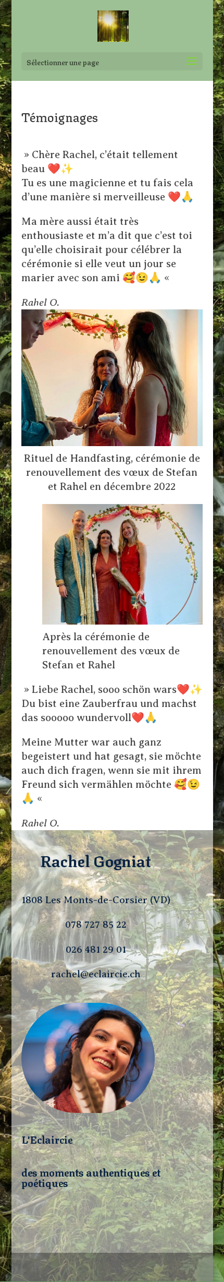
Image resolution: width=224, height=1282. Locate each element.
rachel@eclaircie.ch (96, 973)
